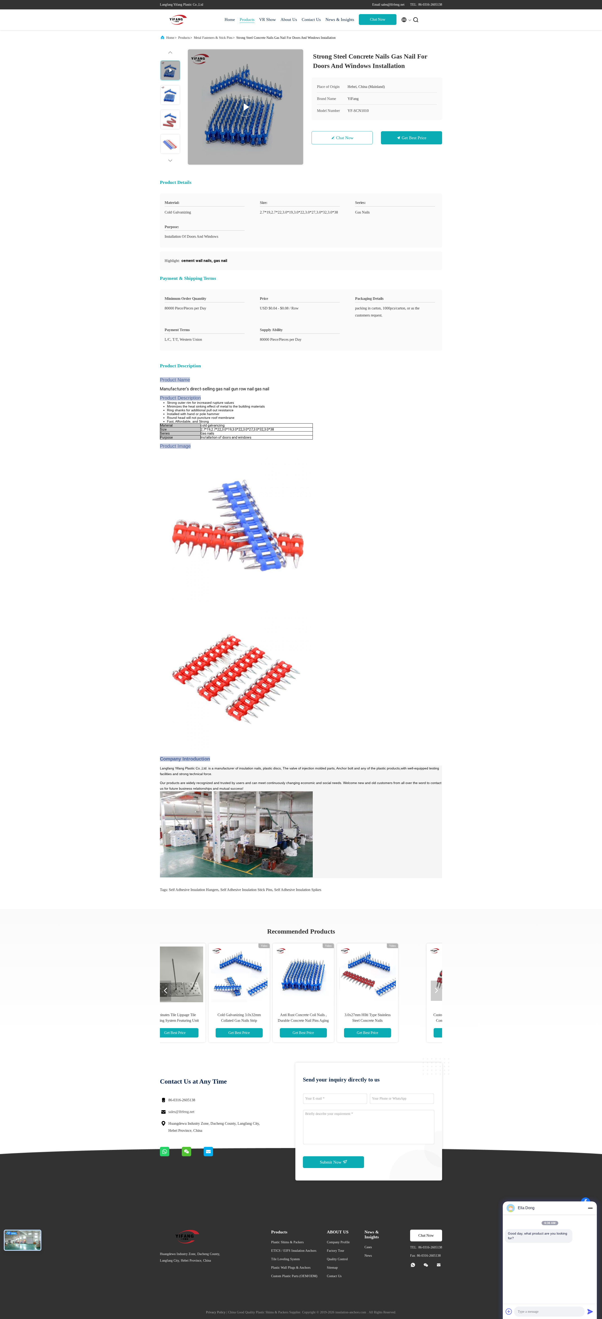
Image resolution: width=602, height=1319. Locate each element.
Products (247, 19)
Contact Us (311, 19)
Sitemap (332, 1267)
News (368, 1255)
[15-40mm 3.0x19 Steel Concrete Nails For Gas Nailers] (397, 974)
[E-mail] (214, 1155)
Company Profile (338, 1242)
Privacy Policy (216, 1312)
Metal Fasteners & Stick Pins (213, 38)
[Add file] (509, 1311)
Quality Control (337, 1259)
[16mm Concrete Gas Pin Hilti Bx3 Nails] (269, 974)
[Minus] (590, 1208)
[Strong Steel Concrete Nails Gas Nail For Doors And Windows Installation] (245, 107)
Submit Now (331, 1162)
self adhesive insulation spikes (297, 890)
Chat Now (377, 19)
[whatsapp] (171, 1155)
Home (230, 19)
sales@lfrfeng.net (181, 1112)
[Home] (179, 20)
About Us (289, 19)
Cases (368, 1247)
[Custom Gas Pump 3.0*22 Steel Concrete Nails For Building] (204, 974)
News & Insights (339, 19)
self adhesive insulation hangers (193, 890)
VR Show (267, 19)
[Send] (590, 1311)
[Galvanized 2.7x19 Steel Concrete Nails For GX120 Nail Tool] (333, 974)
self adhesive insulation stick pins (246, 890)
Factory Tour (335, 1250)
